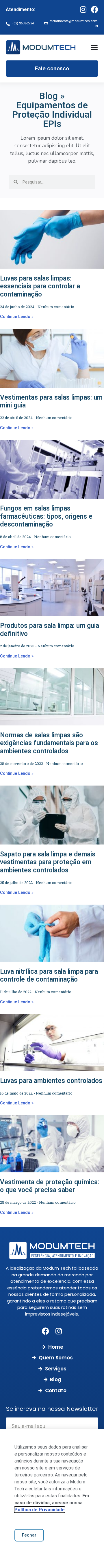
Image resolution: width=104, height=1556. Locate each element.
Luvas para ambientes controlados (51, 1081)
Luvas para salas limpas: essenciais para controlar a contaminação (40, 286)
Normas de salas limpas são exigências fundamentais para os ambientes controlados (49, 743)
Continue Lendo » (17, 316)
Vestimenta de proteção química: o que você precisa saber (49, 1186)
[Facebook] (94, 9)
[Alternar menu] (94, 47)
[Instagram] (83, 9)
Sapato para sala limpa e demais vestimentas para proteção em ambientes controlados (47, 862)
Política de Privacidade (39, 1509)
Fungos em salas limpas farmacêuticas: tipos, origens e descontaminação (46, 516)
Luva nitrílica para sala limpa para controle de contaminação (49, 976)
